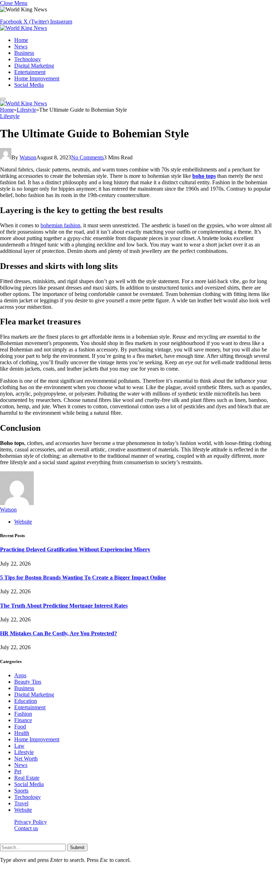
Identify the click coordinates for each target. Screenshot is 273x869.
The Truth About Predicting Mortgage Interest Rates (64, 606)
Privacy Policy (30, 822)
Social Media (29, 85)
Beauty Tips (27, 682)
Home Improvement (36, 78)
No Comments (87, 157)
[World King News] (23, 28)
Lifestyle (10, 116)
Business (24, 53)
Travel (21, 803)
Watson (28, 157)
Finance (23, 720)
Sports (21, 791)
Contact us (26, 828)
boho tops (204, 176)
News (20, 46)
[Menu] (3, 99)
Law (19, 746)
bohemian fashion (60, 225)
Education (25, 701)
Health (21, 733)
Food (20, 727)
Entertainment (30, 72)
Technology (27, 59)
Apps (20, 675)
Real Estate (26, 778)
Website (23, 810)
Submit (77, 847)
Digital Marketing (34, 66)
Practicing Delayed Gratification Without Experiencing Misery (75, 549)
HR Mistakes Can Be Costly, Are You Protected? (58, 633)
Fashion (23, 714)
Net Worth (26, 759)
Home (21, 40)
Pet (17, 771)
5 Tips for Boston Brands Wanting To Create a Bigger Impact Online (83, 577)
